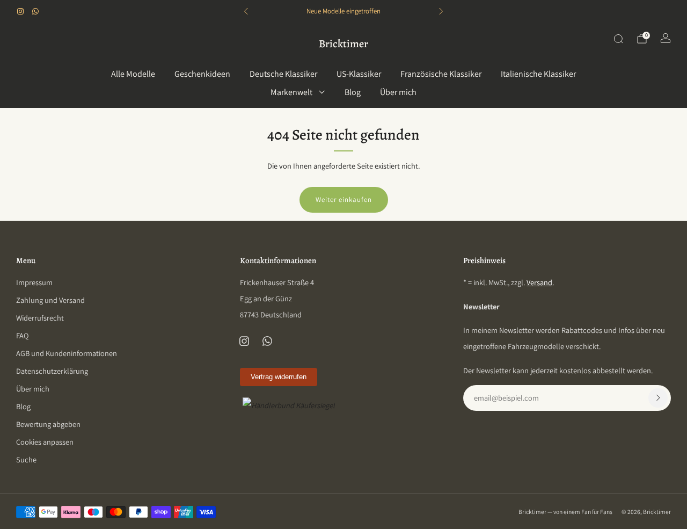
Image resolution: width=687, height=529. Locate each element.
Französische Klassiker (440, 73)
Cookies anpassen (45, 442)
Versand (539, 282)
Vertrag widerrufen (278, 377)
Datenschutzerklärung (52, 371)
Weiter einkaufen (344, 199)
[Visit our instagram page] (20, 11)
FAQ (22, 335)
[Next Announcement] (441, 11)
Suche (26, 459)
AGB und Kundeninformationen (66, 353)
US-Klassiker (359, 73)
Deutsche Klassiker (283, 73)
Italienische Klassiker (538, 73)
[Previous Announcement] (246, 11)
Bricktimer (343, 43)
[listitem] (343, 11)
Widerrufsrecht (40, 318)
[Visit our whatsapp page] (35, 11)
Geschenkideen (202, 73)
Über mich (398, 92)
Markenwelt (291, 92)
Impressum (34, 282)
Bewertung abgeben (48, 424)
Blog (353, 92)
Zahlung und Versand (50, 300)
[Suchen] (618, 38)
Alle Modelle (133, 73)
